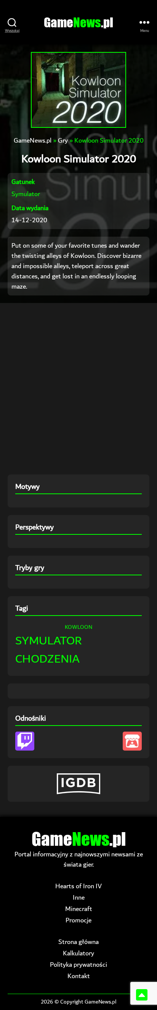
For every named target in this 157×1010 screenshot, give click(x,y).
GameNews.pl (32, 140)
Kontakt (78, 976)
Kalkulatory (78, 953)
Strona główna (78, 941)
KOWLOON (78, 627)
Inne (79, 897)
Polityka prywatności (78, 964)
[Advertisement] (78, 389)
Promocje (78, 920)
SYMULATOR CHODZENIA (48, 650)
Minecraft (78, 908)
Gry (63, 140)
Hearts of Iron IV (78, 886)
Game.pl (78, 22)
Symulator (25, 193)
